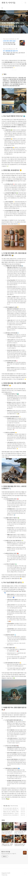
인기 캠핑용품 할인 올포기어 (10, 51)
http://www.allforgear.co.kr (9, 48)
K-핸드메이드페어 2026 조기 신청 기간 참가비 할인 (10, 41)
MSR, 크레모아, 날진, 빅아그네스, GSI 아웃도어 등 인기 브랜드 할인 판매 (14, 53)
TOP (25, 873)
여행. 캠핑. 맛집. (6, 805)
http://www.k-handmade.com (9, 38)
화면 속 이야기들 (8, 3)
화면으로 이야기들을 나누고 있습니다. (8, 853)
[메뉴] (25, 3)
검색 (22, 3)
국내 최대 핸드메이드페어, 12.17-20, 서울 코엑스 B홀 (9, 43)
